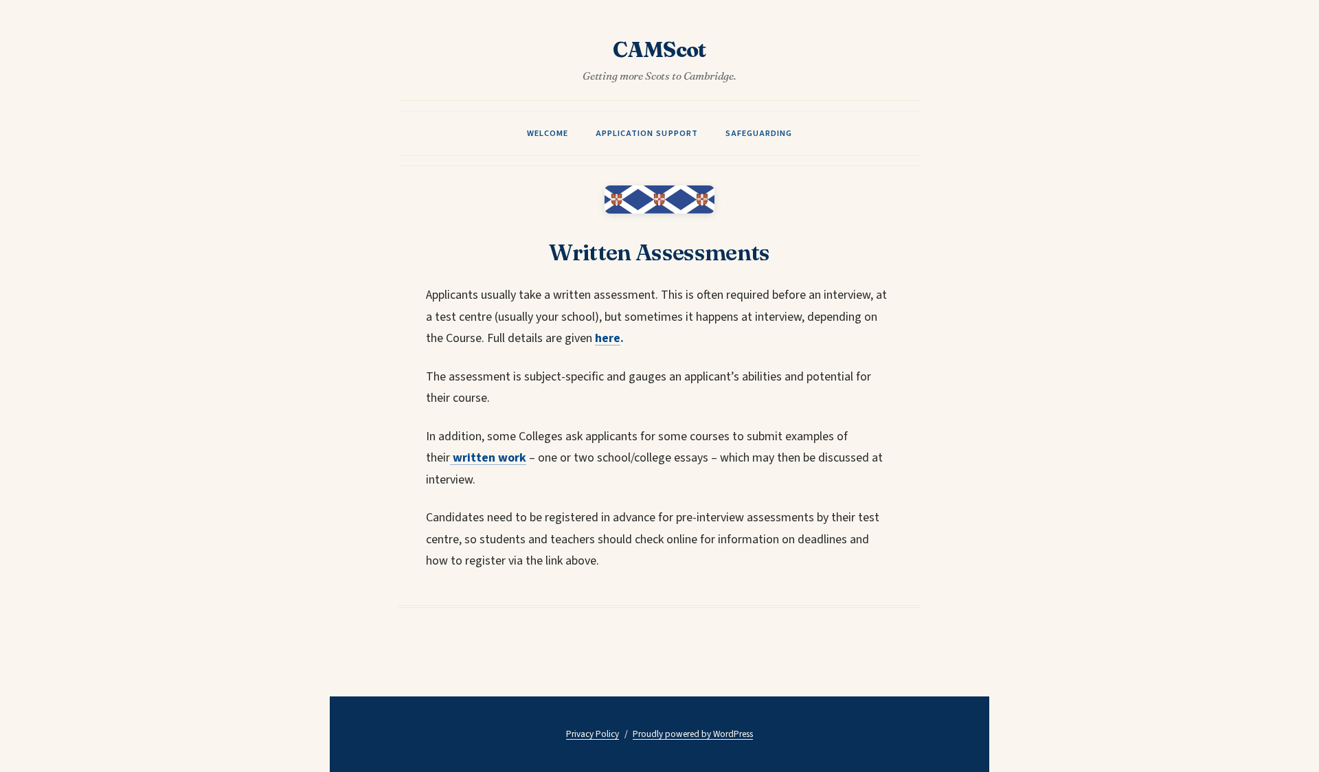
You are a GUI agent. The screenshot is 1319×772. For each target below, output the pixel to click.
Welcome (547, 133)
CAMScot (659, 50)
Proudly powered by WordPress (693, 733)
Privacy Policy (592, 733)
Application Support (646, 133)
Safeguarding (758, 133)
